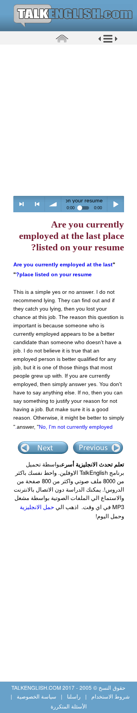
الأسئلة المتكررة (69, 706)
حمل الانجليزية (37, 507)
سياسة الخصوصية (36, 696)
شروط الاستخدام (110, 696)
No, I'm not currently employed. (64, 427)
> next (21, 204)
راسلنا (73, 696)
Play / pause (115, 204)
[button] (108, 41)
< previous (37, 204)
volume (53, 204)
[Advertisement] (68, 120)
